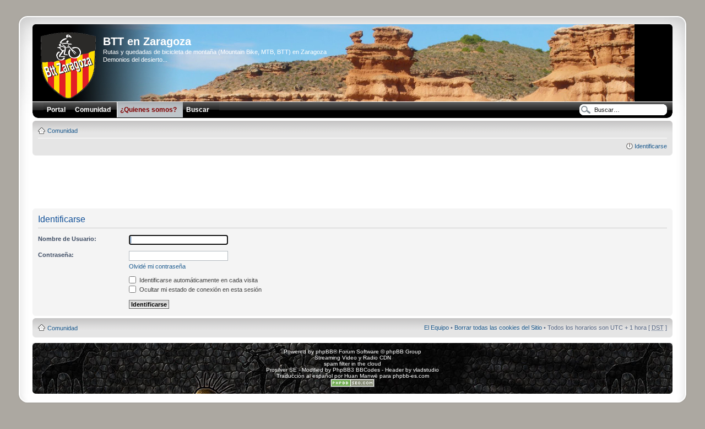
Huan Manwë (361, 376)
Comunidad (62, 130)
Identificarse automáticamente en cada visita (198, 280)
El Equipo (436, 327)
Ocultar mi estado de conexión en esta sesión (200, 289)
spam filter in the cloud (352, 364)
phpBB (324, 351)
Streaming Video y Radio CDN (352, 358)
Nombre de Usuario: (67, 238)
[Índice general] (69, 63)
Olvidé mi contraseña (157, 266)
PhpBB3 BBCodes (356, 370)
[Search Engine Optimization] (352, 385)
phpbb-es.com (411, 376)
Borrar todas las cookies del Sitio (498, 327)
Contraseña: (56, 254)
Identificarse (650, 146)
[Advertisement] (352, 182)
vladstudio (426, 370)
